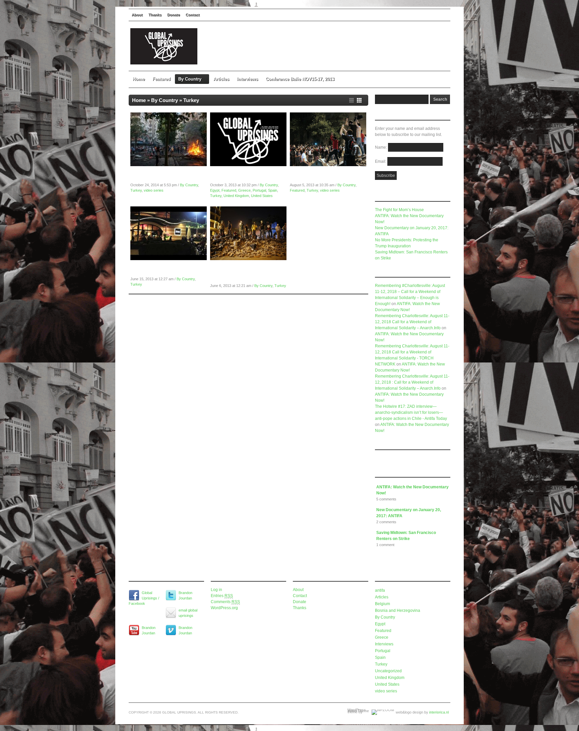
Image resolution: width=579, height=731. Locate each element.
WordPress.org (224, 607)
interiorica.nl (439, 712)
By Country (189, 79)
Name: (381, 147)
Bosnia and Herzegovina (397, 610)
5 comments (386, 499)
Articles (221, 79)
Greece (244, 190)
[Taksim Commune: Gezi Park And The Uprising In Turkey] (328, 164)
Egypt (214, 190)
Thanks (155, 15)
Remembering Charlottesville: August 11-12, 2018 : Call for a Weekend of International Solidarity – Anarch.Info (412, 382)
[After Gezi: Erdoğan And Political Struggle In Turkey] (168, 164)
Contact (193, 15)
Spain (272, 190)
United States (262, 196)
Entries (222, 595)
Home (139, 79)
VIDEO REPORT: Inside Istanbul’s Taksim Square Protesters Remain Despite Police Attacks (247, 272)
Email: (381, 161)
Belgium (382, 603)
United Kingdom (236, 196)
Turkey (136, 190)
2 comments (386, 522)
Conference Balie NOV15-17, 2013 (300, 79)
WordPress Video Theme (358, 710)
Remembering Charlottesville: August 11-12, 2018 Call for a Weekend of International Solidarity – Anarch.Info (412, 321)
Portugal (259, 190)
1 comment (385, 545)
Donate (173, 15)
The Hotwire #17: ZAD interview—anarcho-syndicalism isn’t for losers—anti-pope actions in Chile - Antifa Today (411, 412)
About (137, 15)
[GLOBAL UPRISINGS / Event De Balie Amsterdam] (248, 164)
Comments (225, 601)
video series (154, 190)
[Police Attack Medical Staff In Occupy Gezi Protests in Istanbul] (168, 258)
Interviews (247, 79)
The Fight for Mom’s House (399, 209)
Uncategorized (388, 671)
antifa (380, 590)
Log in (216, 589)
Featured (161, 79)
